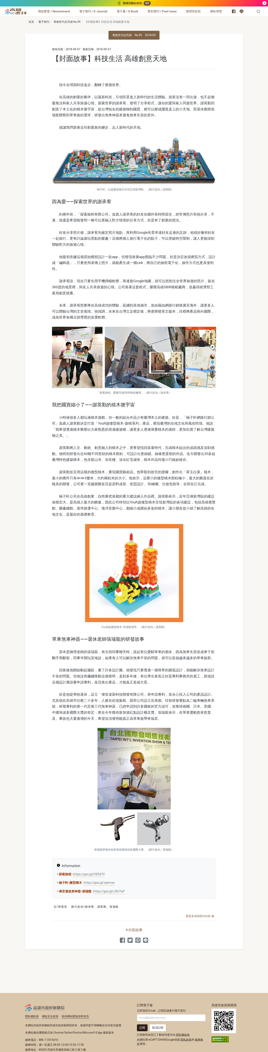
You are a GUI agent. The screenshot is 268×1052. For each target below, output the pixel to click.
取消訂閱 (157, 1027)
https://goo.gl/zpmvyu (99, 883)
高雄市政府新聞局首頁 (223, 1021)
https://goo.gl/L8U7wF (109, 891)
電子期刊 (43, 21)
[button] (258, 11)
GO (147, 3)
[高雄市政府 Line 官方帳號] (241, 11)
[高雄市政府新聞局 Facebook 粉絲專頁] (234, 11)
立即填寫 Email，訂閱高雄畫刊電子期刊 (161, 1010)
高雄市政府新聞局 (45, 1007)
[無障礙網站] (220, 1039)
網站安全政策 (50, 1016)
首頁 (31, 21)
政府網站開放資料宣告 (75, 1016)
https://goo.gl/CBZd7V (89, 874)
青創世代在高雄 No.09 (67, 21)
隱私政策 (185, 1039)
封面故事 (135, 930)
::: (27, 9)
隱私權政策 (32, 1016)
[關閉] (264, 3)
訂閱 (142, 1027)
